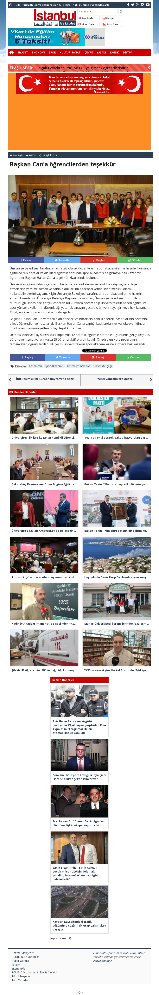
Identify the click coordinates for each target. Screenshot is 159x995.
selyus (79, 992)
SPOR (52, 52)
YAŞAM (101, 52)
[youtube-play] (148, 4)
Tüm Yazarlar (20, 980)
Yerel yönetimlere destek (115, 379)
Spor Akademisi (54, 366)
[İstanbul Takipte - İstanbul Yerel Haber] (55, 17)
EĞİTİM (127, 52)
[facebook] (128, 4)
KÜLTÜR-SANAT (70, 52)
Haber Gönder (20, 961)
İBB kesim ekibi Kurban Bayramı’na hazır (45, 379)
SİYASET (22, 52)
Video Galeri (88, 24)
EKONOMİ (38, 52)
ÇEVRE (89, 52)
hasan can (35, 366)
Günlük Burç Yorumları (26, 957)
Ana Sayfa (87, 18)
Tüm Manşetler (21, 976)
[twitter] (132, 4)
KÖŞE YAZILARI (19, 60)
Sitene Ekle (18, 968)
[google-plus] (137, 4)
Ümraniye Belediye (79, 366)
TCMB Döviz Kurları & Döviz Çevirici (34, 972)
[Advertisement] (79, 123)
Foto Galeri (112, 24)
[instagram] (142, 4)
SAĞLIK (114, 52)
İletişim (110, 18)
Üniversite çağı (102, 366)
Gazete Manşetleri (23, 953)
